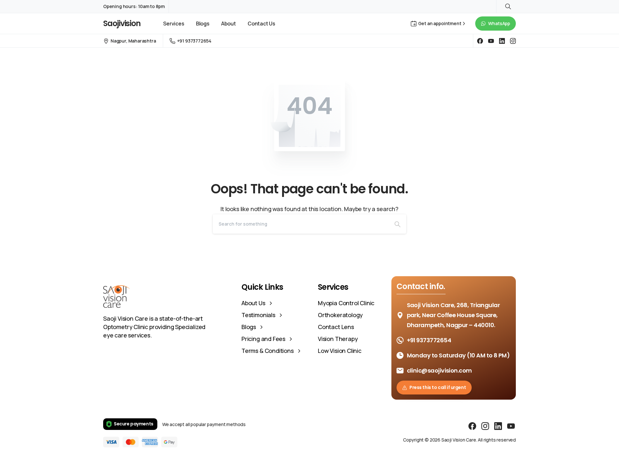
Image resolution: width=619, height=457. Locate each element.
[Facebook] (480, 41)
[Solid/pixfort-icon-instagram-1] (485, 426)
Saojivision (122, 23)
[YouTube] (491, 41)
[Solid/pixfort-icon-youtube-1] (511, 426)
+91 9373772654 (194, 41)
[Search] (397, 224)
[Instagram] (513, 41)
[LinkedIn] (502, 41)
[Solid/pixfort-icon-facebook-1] (472, 426)
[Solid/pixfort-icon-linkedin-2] (498, 426)
